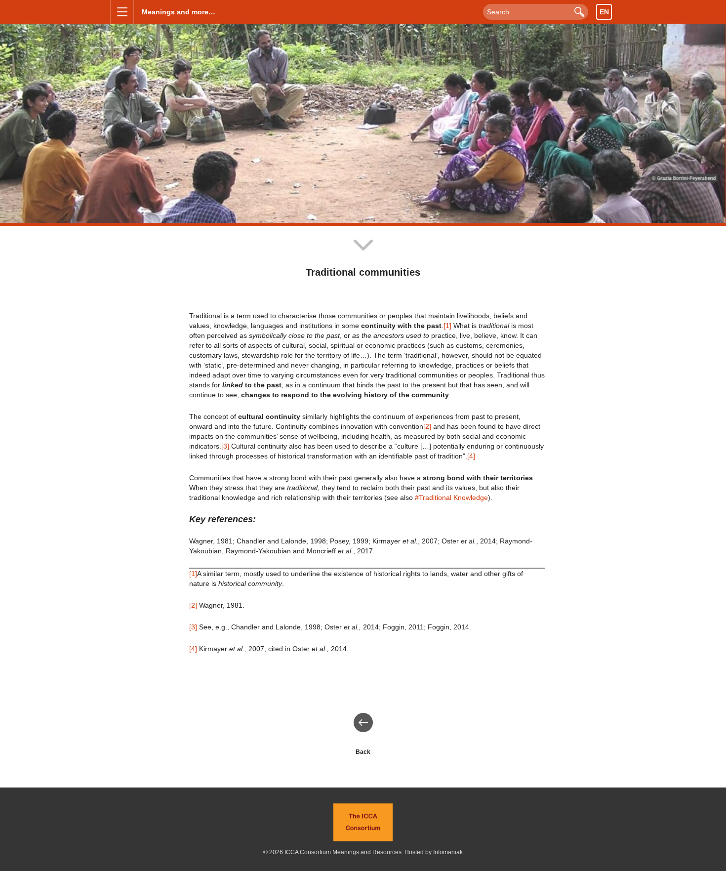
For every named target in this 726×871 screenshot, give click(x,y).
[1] (447, 326)
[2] (427, 426)
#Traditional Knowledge (451, 497)
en (604, 12)
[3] (225, 446)
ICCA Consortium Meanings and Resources (343, 852)
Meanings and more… (178, 12)
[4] (471, 456)
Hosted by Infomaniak (433, 852)
